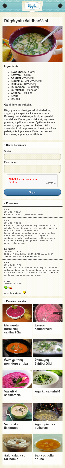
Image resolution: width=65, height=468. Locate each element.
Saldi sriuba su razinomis (15, 457)
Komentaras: (10, 162)
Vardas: (8, 151)
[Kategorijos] (4, 6)
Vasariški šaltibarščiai (13, 393)
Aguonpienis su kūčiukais (46, 426)
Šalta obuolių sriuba (44, 457)
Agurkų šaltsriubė (47, 391)
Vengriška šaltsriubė (11, 426)
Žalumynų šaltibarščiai (43, 361)
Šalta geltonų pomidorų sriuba (16, 361)
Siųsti (32, 192)
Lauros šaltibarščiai (43, 327)
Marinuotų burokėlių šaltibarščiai (13, 329)
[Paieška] (60, 6)
